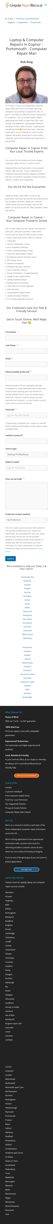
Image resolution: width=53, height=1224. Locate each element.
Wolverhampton (12, 1206)
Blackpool (9, 917)
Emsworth (27, 670)
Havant (27, 659)
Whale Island (27, 634)
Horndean (27, 678)
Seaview (27, 685)
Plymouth (9, 1112)
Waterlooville (27, 663)
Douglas (8, 974)
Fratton (27, 600)
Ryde (27, 689)
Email (9, 358)
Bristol (8, 929)
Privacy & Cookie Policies (15, 808)
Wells (7, 1189)
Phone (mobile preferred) (19, 372)
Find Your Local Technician (26, 775)
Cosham (27, 585)
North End (27, 611)
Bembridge (27, 697)
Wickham (27, 693)
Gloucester (9, 999)
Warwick (9, 1185)
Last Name (12, 345)
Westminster (10, 1193)
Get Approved (26, 869)
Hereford (9, 1011)
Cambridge (10, 933)
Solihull (8, 1144)
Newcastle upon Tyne (14, 1087)
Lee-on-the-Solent (27, 674)
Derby (7, 970)
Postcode (11, 409)
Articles (8, 787)
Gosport (27, 655)
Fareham (27, 666)
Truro (7, 1173)
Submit (10, 558)
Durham (8, 978)
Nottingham (10, 1099)
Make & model (12, 462)
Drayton (27, 588)
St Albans (9, 1157)
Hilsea (27, 604)
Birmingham (10, 913)
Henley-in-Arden (12, 1007)
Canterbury (10, 937)
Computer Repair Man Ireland (17, 812)
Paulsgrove (27, 615)
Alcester (8, 896)
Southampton (11, 1148)
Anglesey (9, 900)
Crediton (9, 966)
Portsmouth (27, 623)
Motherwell (10, 1083)
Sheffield (9, 1136)
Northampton (11, 1091)
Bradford (9, 921)
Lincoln (8, 1066)
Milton (27, 607)
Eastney (27, 592)
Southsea (27, 626)
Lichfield (8, 1040)
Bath (7, 904)
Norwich (8, 1095)
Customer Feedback (13, 791)
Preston (8, 1120)
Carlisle (8, 945)
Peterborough (11, 1107)
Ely (6, 986)
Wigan (8, 1198)
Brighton (9, 925)
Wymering (27, 638)
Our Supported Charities (15, 804)
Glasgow (9, 994)
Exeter (8, 990)
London (8, 1075)
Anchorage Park (27, 577)
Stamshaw (27, 630)
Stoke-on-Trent (11, 1161)
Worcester (9, 1210)
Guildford (9, 1003)
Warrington (10, 1181)
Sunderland (10, 1165)
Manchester (10, 1079)
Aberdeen (9, 892)
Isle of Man (10, 1015)
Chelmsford (10, 949)
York (7, 1214)
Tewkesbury (10, 1169)
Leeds (7, 1031)
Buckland (27, 581)
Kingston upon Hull (13, 1023)
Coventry (9, 962)
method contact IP (14, 435)
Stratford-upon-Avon (14, 1153)
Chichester (9, 958)
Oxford (8, 1103)
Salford (8, 1128)
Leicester (9, 1035)
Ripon (7, 1124)
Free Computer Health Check (17, 795)
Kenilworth (10, 1019)
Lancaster (9, 1027)
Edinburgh (9, 982)
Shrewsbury (10, 1140)
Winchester (10, 1202)
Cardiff (8, 941)
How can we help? (15, 479)
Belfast (8, 908)
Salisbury (9, 1132)
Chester (8, 954)
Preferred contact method (17, 514)
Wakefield (9, 1177)
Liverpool (9, 1071)
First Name (12, 332)
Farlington (27, 596)
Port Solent (27, 619)
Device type (11, 449)
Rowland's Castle (27, 682)
